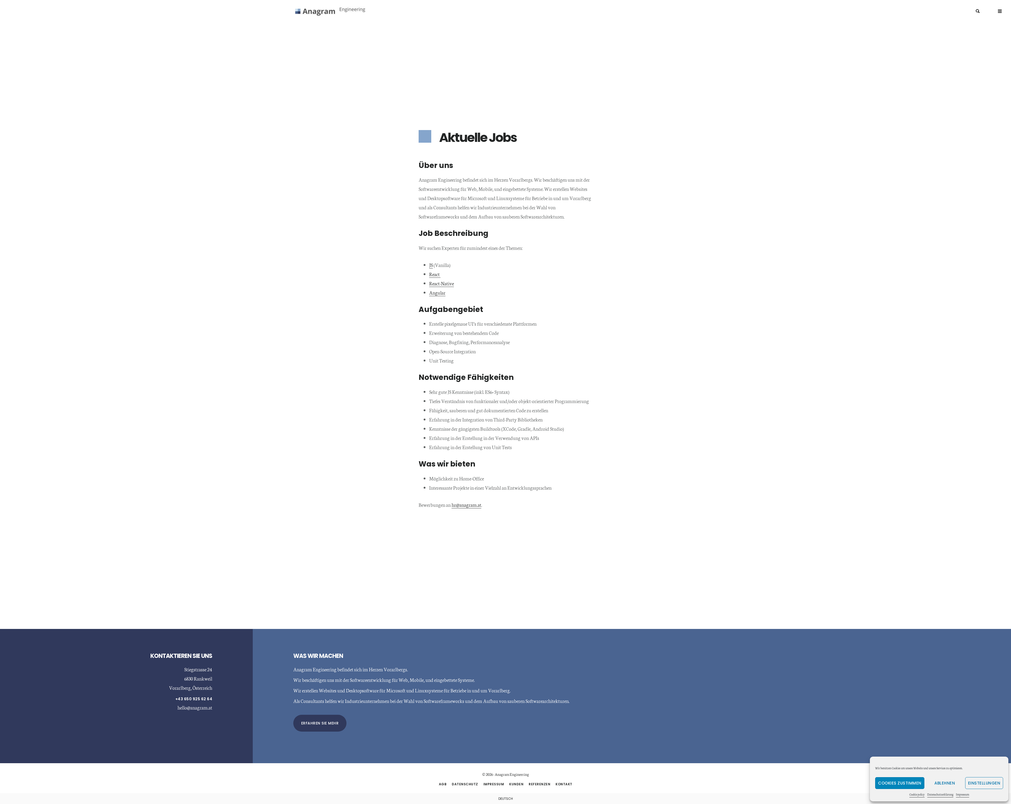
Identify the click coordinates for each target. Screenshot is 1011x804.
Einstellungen (984, 783)
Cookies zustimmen (899, 783)
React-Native (441, 283)
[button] (1000, 11)
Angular (437, 292)
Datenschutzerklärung (940, 794)
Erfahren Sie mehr (320, 723)
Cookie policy (917, 794)
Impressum (962, 794)
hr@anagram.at (466, 504)
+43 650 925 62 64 (193, 699)
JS (431, 264)
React (434, 274)
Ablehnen (944, 783)
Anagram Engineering (334, 11)
